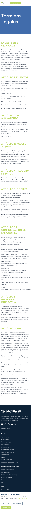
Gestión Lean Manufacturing (9, 474)
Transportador (5, 454)
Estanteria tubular (6, 447)
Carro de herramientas (7, 452)
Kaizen (3, 480)
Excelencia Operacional (7, 469)
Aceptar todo (6, 507)
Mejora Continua (5, 472)
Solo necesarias (17, 503)
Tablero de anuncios (6, 459)
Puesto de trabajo (6, 442)
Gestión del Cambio (6, 477)
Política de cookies (22, 498)
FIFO (2, 482)
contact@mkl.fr (5, 428)
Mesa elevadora (5, 444)
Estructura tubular (6, 490)
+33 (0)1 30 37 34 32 (15, 3)
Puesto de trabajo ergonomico (9, 462)
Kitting (3, 457)
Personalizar (6, 503)
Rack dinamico (5, 439)
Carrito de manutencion (7, 437)
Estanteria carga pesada (7, 449)
